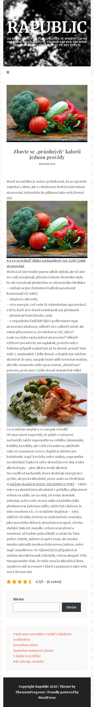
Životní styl (47, 164)
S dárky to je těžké (26, 656)
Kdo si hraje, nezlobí (28, 661)
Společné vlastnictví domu (33, 651)
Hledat (18, 599)
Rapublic (47, 32)
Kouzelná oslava (25, 645)
